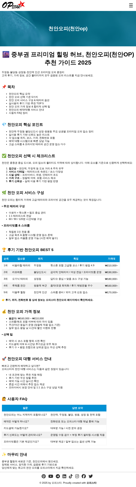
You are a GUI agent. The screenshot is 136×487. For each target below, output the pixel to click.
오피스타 (92, 482)
